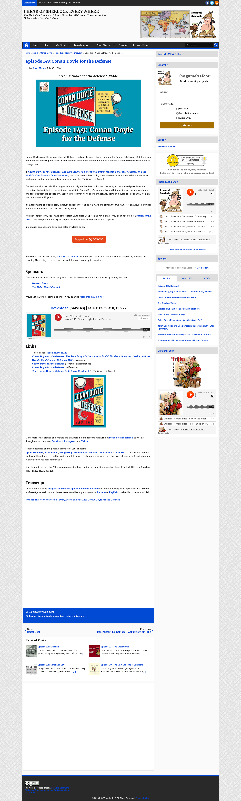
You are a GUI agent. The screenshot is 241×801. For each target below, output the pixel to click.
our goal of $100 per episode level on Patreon (73, 488)
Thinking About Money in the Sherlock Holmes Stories (183, 340)
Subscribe (123, 45)
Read (35, 45)
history (69, 616)
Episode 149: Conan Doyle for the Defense (68, 61)
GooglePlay (66, 452)
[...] (83, 653)
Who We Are (61, 45)
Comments (186, 278)
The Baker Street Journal (46, 287)
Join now (186, 125)
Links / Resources (81, 45)
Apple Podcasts (34, 452)
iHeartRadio (105, 452)
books (32, 616)
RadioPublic (51, 452)
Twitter (85, 441)
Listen (45, 45)
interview (79, 616)
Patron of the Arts (69, 256)
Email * (164, 91)
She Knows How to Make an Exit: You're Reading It (61, 371)
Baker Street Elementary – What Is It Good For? (180, 320)
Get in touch (202, 268)
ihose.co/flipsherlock (121, 437)
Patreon (101, 492)
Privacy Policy (142, 798)
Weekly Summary (188, 113)
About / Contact (104, 45)
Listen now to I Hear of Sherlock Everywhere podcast (187, 173)
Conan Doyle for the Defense (48, 363)
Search (216, 45)
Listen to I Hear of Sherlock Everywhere (187, 249)
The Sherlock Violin (167, 303)
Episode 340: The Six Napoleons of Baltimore (179, 309)
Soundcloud (81, 452)
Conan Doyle (45, 616)
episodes (58, 616)
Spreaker (120, 452)
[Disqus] (89, 727)
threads (212, 3)
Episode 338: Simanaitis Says (171, 314)
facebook (207, 3)
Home (26, 45)
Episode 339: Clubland (168, 286)
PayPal (113, 492)
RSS (217, 3)
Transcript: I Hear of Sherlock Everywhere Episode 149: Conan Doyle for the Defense (73, 499)
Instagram (69, 441)
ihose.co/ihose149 (57, 352)
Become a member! (167, 146)
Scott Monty (39, 68)
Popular (167, 278)
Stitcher (93, 452)
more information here (92, 296)
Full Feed (184, 108)
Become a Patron (141, 45)
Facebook (57, 441)
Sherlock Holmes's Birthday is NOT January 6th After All (184, 334)
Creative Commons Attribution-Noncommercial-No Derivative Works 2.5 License (47, 790)
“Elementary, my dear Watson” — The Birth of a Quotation (184, 292)
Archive (207, 278)
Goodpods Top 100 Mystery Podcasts (187, 169)
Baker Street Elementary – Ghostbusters (64, 3)
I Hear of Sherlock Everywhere (61, 11)
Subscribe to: (167, 104)
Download (60, 308)
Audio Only (185, 117)
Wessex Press (40, 283)
